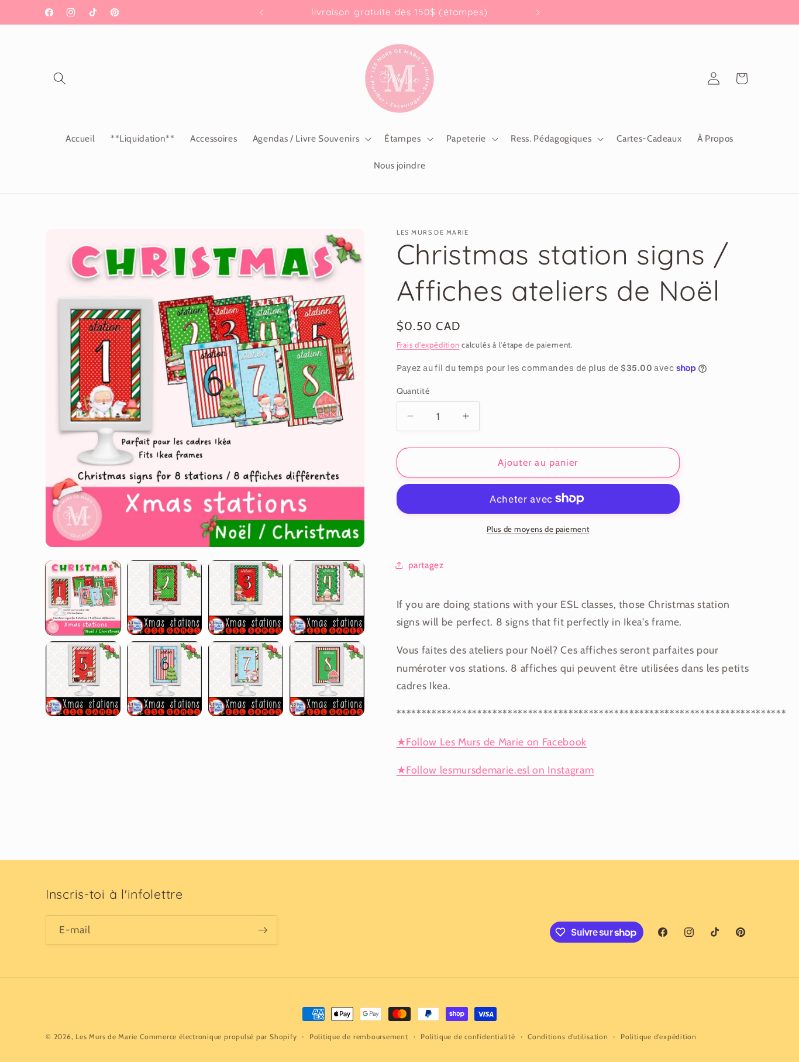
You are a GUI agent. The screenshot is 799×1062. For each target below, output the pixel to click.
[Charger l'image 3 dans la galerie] (245, 597)
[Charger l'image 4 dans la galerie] (327, 597)
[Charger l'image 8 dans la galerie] (327, 678)
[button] (60, 78)
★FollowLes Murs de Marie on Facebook (492, 741)
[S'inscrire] (263, 930)
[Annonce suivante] (538, 12)
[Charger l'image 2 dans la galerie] (164, 597)
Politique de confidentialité (468, 1036)
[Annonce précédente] (261, 12)
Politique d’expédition (659, 1036)
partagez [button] (426, 564)
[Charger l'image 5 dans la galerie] (83, 678)
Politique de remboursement (358, 1036)
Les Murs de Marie (106, 1036)
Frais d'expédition (428, 344)
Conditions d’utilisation (568, 1036)
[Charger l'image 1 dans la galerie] (83, 597)
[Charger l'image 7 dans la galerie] (245, 678)
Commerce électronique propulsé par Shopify (218, 1036)
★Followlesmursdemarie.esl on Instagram (495, 769)
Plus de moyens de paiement (538, 529)
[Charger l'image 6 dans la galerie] (164, 678)
